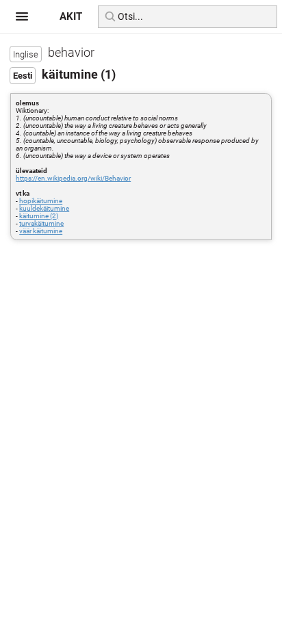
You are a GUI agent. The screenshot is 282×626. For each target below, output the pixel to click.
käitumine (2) (38, 216)
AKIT (71, 16)
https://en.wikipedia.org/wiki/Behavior (73, 178)
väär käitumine (40, 231)
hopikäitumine (40, 201)
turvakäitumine (41, 223)
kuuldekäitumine (44, 208)
